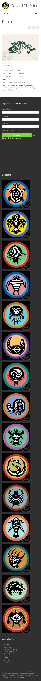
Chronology (8, 660)
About (6, 657)
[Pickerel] (37, 27)
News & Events (9, 662)
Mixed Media (8, 654)
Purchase (7, 66)
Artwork (7, 644)
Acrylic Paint (8, 647)
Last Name (5, 123)
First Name (5, 116)
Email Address (7, 109)
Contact (6, 665)
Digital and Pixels (9, 652)
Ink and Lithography (10, 650)
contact (8, 90)
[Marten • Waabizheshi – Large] (29, 27)
